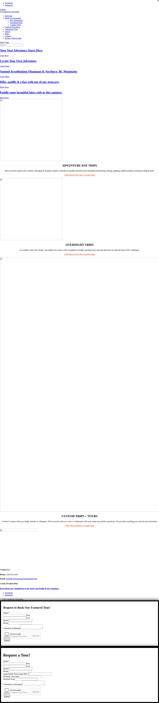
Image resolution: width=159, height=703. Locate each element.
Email (6, 620)
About (7, 32)
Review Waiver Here (13, 38)
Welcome (8, 16)
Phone (5, 623)
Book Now (4, 87)
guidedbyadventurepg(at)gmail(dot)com (21, 579)
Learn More (4, 66)
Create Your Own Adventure (18, 61)
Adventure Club (11, 29)
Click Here (4, 56)
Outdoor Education (12, 27)
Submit (6, 640)
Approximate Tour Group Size (16, 674)
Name (6, 613)
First (28, 615)
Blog (7, 34)
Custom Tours (15, 25)
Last (28, 618)
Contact (8, 36)
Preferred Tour (9, 679)
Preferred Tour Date (11, 676)
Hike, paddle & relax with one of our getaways (29, 82)
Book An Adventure (13, 18)
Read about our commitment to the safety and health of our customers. (29, 588)
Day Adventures (16, 20)
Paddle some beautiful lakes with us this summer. (31, 92)
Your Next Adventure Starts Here (21, 50)
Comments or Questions (12, 684)
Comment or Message (11, 628)
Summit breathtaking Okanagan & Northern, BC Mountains (38, 71)
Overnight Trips (16, 23)
